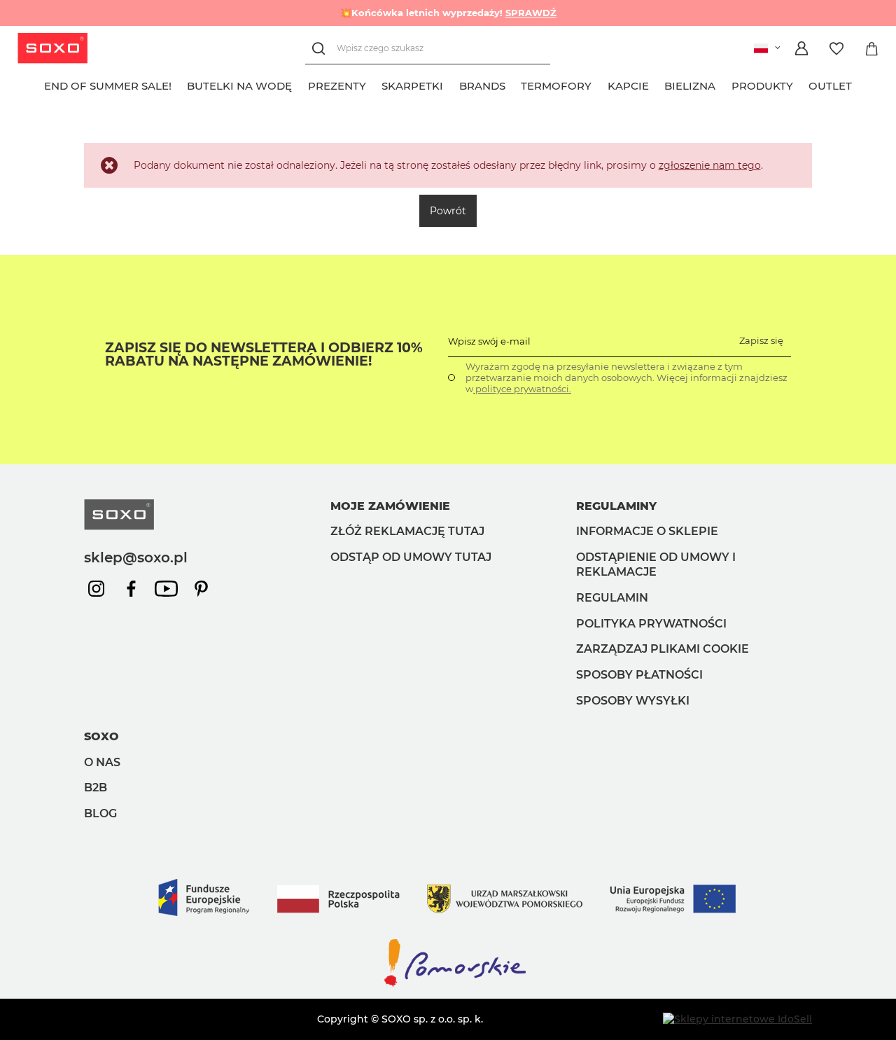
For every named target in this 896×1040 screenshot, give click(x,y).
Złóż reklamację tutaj (407, 531)
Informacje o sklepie (647, 531)
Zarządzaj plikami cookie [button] (662, 649)
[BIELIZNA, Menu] (723, 84)
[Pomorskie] (448, 985)
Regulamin (612, 597)
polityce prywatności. (522, 388)
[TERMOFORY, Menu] (599, 84)
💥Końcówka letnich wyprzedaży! (448, 12)
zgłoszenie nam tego (710, 165)
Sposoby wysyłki (633, 700)
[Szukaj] (321, 48)
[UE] (448, 930)
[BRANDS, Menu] (513, 84)
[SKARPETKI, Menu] (451, 84)
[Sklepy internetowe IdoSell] (737, 1019)
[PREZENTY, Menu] (373, 84)
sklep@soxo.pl (136, 557)
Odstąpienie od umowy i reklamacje (656, 564)
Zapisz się (761, 340)
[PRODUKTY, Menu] (800, 84)
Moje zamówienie (390, 506)
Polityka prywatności (651, 623)
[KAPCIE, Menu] (656, 84)
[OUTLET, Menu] (860, 84)
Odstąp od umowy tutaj (410, 557)
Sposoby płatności (639, 674)
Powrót (448, 210)
